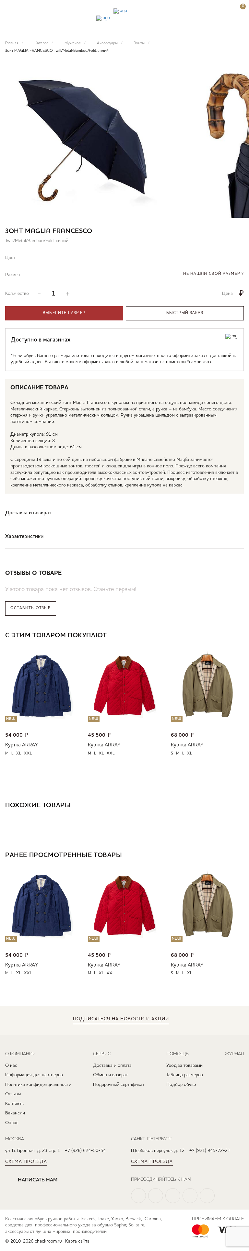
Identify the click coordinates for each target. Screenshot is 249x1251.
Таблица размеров (184, 1075)
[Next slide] (239, 636)
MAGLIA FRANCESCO (58, 231)
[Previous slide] (220, 636)
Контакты (14, 1103)
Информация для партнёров (34, 1075)
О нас (11, 1065)
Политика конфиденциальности (38, 1084)
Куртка (13, 745)
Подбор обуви (181, 1084)
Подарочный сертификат (118, 1084)
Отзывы (13, 1094)
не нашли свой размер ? (213, 274)
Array (30, 745)
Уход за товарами (184, 1065)
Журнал (234, 1053)
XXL (28, 753)
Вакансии (15, 1113)
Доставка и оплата (112, 1065)
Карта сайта (77, 1241)
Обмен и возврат (110, 1075)
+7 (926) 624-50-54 (85, 1150)
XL (18, 753)
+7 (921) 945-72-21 (209, 1150)
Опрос (11, 1123)
